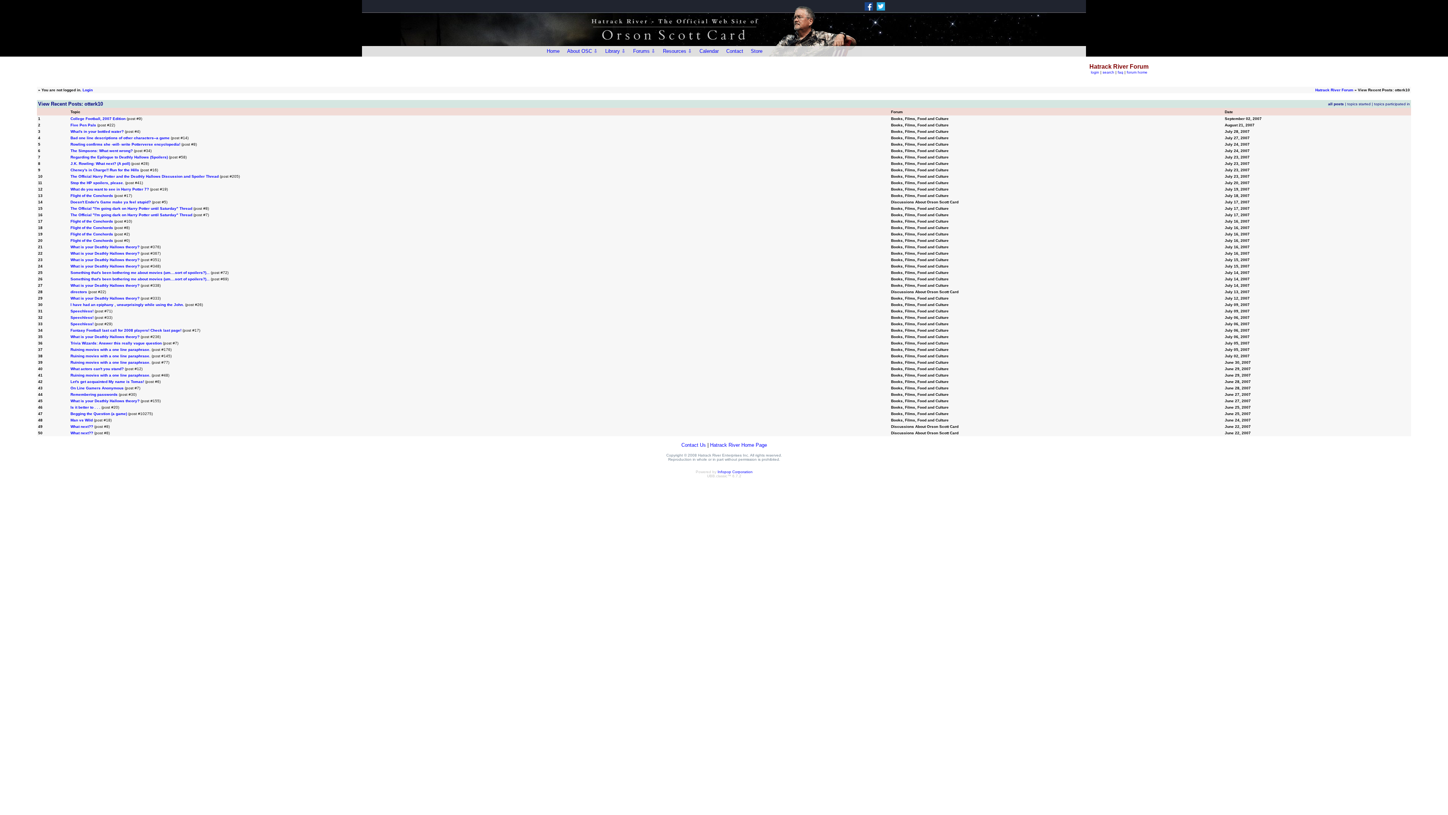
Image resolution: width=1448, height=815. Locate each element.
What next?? (82, 426)
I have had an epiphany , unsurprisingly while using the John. (127, 305)
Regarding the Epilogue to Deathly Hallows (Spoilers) (119, 157)
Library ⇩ (615, 51)
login (1095, 72)
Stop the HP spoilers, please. (97, 183)
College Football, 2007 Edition (98, 119)
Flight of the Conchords (92, 196)
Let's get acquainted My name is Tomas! (107, 382)
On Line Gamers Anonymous (97, 388)
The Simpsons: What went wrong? (102, 151)
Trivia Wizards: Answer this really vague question (116, 343)
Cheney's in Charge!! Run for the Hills (105, 170)
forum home (1137, 72)
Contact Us (693, 445)
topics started (1359, 104)
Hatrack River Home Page (738, 445)
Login (88, 90)
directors (79, 292)
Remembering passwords (94, 394)
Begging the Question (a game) (99, 414)
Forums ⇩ (644, 51)
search (1108, 72)
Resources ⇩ (677, 51)
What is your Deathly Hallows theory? (105, 247)
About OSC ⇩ (582, 51)
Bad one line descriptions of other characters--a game (120, 138)
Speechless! (82, 311)
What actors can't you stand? (97, 369)
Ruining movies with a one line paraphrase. (110, 350)
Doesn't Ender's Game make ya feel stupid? (111, 202)
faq (1120, 72)
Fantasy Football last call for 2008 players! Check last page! (126, 330)
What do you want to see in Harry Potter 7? (110, 189)
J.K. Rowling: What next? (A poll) (100, 163)
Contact (734, 51)
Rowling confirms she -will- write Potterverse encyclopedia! (125, 144)
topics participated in (1392, 104)
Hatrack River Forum (1334, 90)
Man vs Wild (82, 420)
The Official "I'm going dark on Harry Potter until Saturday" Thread (131, 208)
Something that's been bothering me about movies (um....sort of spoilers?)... (140, 273)
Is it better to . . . (85, 407)
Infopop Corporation (735, 472)
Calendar (709, 51)
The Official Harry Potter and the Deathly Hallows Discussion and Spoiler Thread (145, 176)
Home (553, 51)
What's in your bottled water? (97, 131)
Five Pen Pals (83, 125)
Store (756, 51)
